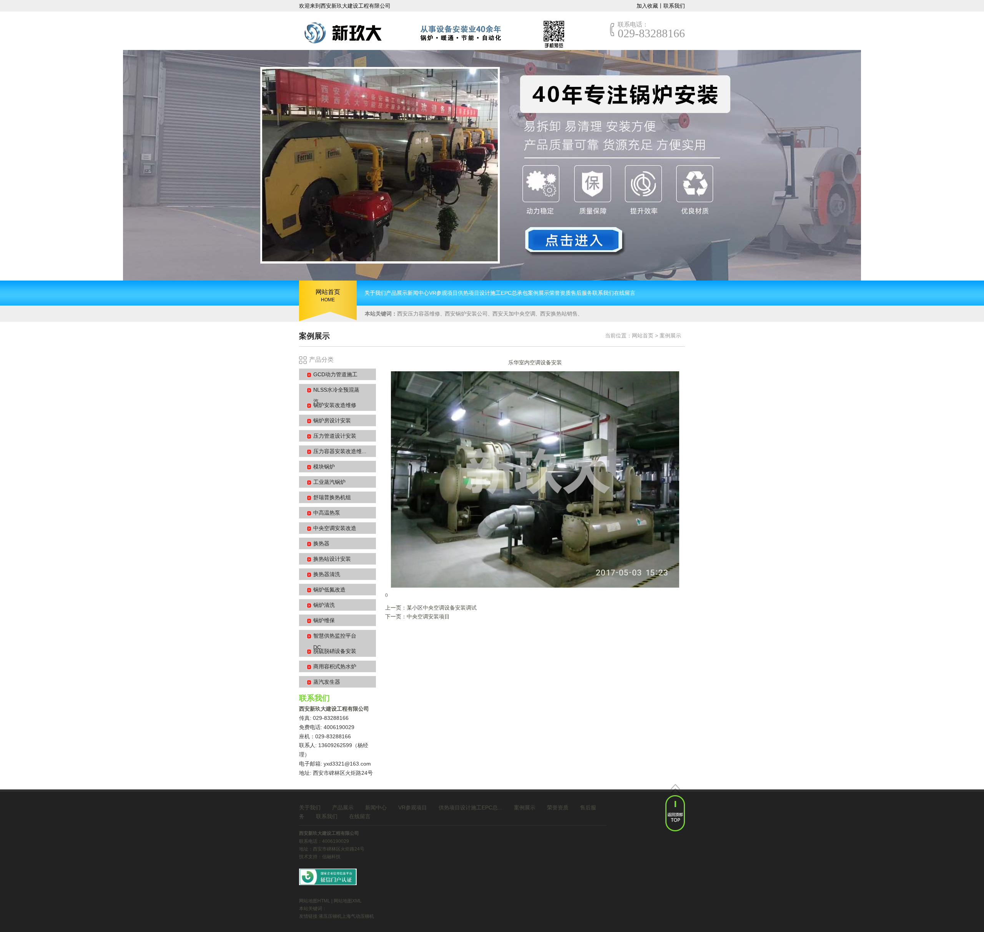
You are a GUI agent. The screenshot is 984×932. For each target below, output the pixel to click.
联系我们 (674, 6)
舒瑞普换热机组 (332, 497)
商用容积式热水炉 (334, 666)
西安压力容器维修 (418, 314)
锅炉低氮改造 (329, 589)
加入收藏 (647, 6)
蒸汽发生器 (326, 682)
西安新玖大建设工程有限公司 (334, 709)
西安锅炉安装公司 (466, 314)
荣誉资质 (557, 807)
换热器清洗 (326, 574)
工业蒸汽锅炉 (329, 482)
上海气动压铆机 (358, 916)
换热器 (321, 543)
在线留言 (360, 816)
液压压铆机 (330, 916)
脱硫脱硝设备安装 (334, 651)
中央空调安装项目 (428, 617)
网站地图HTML (314, 901)
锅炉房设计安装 (332, 420)
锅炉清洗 (324, 605)
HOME (328, 295)
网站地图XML (348, 901)
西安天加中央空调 (513, 314)
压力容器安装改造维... (339, 451)
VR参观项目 (412, 807)
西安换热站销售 (559, 314)
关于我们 (310, 807)
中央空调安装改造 (334, 528)
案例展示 (670, 335)
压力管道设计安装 (334, 436)
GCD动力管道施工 (335, 374)
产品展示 (343, 807)
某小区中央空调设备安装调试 (442, 608)
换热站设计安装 (332, 559)
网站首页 (642, 335)
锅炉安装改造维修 (334, 405)
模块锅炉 (324, 467)
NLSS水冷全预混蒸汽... (336, 395)
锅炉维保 (324, 620)
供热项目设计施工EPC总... (470, 807)
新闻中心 (376, 807)
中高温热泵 (326, 513)
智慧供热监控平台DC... (334, 641)
